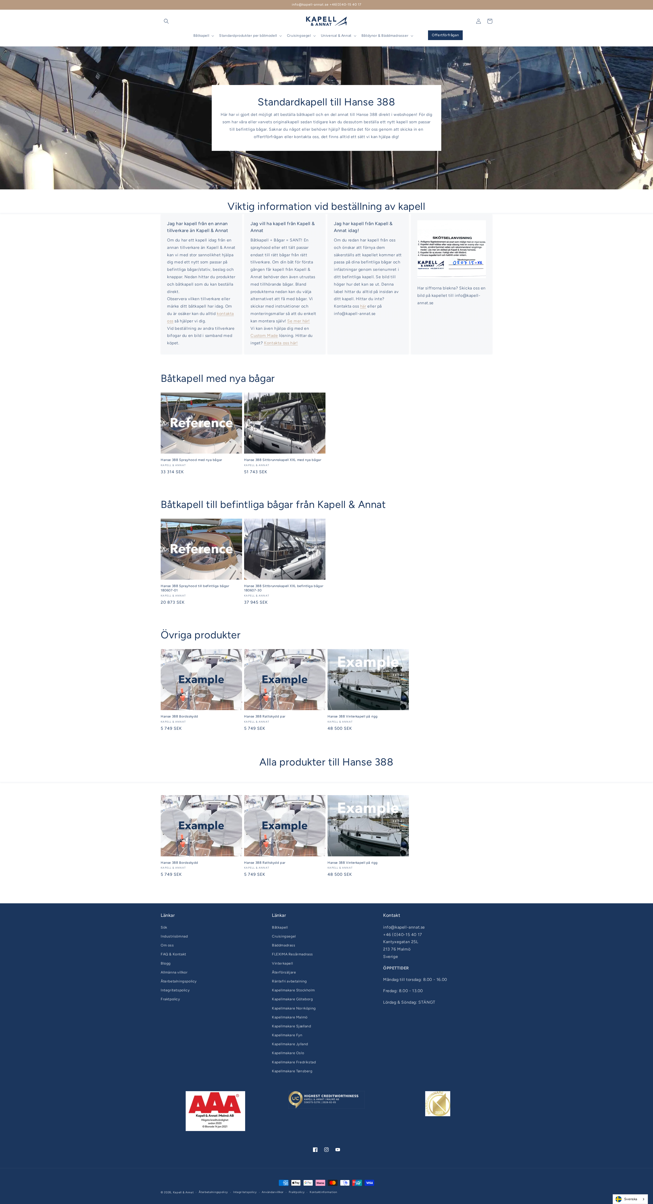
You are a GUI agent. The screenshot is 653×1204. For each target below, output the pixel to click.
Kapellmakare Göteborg (292, 999)
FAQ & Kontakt (173, 954)
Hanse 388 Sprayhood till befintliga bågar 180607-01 (195, 588)
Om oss (167, 945)
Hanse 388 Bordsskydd (179, 716)
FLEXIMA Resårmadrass (292, 954)
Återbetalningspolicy (179, 981)
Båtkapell (280, 927)
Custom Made (264, 335)
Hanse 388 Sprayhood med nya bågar (191, 460)
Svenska (630, 1199)
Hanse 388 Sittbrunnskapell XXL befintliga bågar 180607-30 (283, 588)
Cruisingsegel (284, 936)
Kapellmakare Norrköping (294, 1008)
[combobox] (630, 1199)
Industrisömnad (174, 936)
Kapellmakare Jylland (290, 1044)
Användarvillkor (273, 1192)
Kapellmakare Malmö (290, 1017)
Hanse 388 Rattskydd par (264, 716)
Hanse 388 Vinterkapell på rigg (353, 716)
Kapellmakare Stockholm (293, 990)
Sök (164, 927)
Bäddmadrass (283, 945)
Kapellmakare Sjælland (291, 1026)
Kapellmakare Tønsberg (292, 1071)
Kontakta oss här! (281, 342)
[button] (166, 21)
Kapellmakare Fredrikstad (294, 1062)
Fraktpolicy (170, 999)
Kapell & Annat (183, 1192)
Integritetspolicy (175, 990)
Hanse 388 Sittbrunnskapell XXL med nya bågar (282, 460)
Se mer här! (298, 321)
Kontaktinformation (323, 1192)
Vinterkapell (282, 963)
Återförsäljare (284, 972)
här (363, 306)
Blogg (166, 963)
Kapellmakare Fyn (287, 1035)
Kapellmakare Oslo (288, 1053)
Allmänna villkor (174, 972)
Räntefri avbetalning (289, 981)
